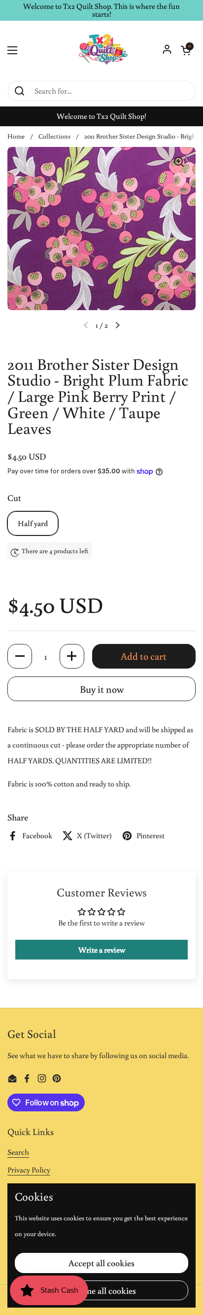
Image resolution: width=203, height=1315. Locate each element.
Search (18, 1152)
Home (16, 136)
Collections (54, 136)
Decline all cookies (101, 1290)
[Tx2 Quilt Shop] (101, 50)
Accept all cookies (101, 1263)
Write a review (101, 950)
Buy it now (102, 688)
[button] (186, 50)
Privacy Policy (28, 1169)
